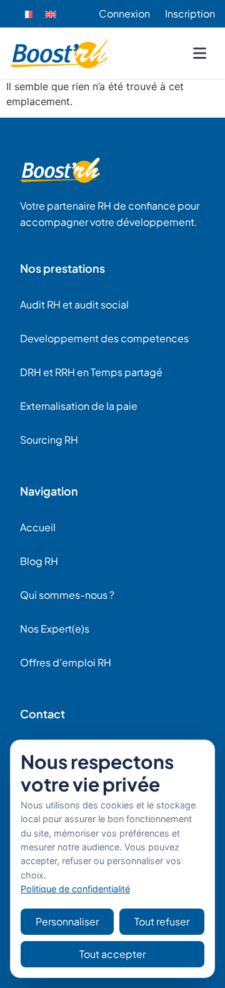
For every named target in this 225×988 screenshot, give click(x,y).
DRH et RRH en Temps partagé (91, 372)
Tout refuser (161, 921)
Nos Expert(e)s (54, 628)
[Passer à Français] (27, 14)
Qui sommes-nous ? (67, 594)
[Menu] (199, 53)
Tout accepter (112, 953)
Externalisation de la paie (79, 405)
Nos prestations (62, 268)
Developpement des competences (104, 338)
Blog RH (39, 561)
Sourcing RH (49, 439)
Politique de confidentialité (75, 889)
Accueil (38, 527)
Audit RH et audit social (74, 304)
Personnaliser (67, 921)
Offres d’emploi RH (65, 662)
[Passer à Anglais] (50, 14)
